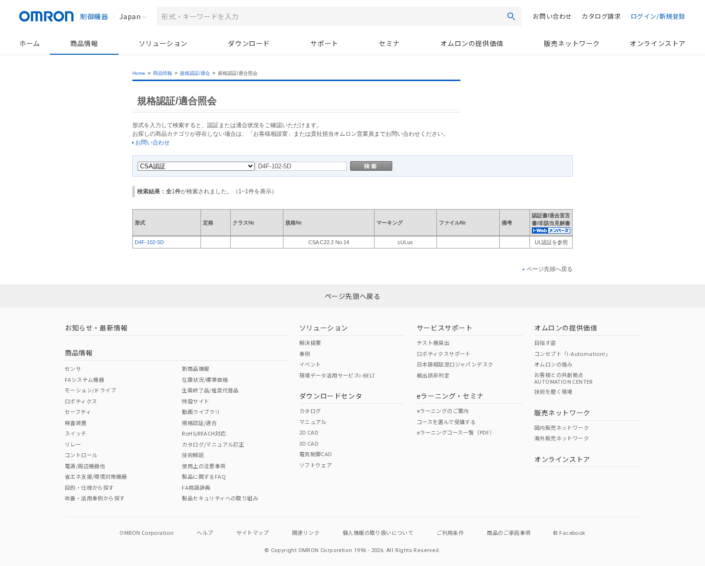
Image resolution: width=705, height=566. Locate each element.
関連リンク (305, 532)
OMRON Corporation (146, 532)
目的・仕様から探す (89, 487)
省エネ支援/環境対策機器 (96, 476)
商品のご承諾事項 (508, 532)
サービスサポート (445, 327)
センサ (73, 368)
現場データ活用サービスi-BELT (337, 375)
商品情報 (84, 43)
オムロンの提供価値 (471, 43)
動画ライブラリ (201, 411)
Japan (130, 16)
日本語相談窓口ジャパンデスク (455, 364)
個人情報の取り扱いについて (377, 532)
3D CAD (308, 443)
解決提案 (310, 342)
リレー (73, 444)
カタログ (310, 410)
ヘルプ (205, 532)
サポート (324, 43)
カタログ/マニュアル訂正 (213, 444)
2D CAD (308, 432)
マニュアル (313, 421)
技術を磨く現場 (553, 391)
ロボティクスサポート (444, 353)
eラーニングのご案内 (443, 410)
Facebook (572, 532)
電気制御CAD (315, 454)
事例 (304, 353)
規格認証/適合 (195, 73)
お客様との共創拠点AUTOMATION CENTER (563, 378)
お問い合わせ (552, 16)
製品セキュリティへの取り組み (220, 498)
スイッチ (76, 433)
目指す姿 (545, 342)
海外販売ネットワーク (561, 438)
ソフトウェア (315, 465)
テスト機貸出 (433, 342)
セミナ (389, 43)
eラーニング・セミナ (450, 396)
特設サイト (195, 401)
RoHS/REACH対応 (204, 433)
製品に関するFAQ (204, 476)
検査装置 (76, 422)
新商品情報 (195, 368)
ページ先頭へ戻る (550, 269)
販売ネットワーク (572, 43)
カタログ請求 (601, 16)
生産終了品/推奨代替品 (210, 390)
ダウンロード (249, 43)
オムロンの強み (553, 364)
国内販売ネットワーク (561, 427)
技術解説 (193, 455)
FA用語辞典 (196, 487)
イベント (310, 364)
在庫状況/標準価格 (205, 379)
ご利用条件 (450, 532)
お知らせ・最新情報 (96, 327)
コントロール (81, 455)
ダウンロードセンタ (330, 396)
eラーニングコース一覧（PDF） (456, 432)
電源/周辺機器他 (85, 466)
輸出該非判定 (433, 375)
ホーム (29, 43)
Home (138, 73)
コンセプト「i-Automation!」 (572, 353)
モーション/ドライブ (90, 390)
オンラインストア (658, 43)
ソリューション (163, 43)
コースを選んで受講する (446, 421)
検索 (511, 16)
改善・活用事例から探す (95, 498)
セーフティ (78, 411)
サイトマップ (252, 532)
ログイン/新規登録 (658, 16)
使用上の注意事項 (203, 466)
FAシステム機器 (84, 379)
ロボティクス (81, 401)
